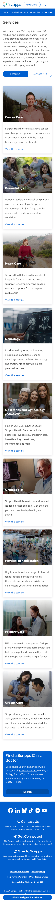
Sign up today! (45, 844)
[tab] (15, 74)
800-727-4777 (28, 770)
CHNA (40, 882)
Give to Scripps (30, 851)
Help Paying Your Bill (17, 877)
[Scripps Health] (12, 4)
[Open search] (44, 4)
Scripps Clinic (35, 12)
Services (48, 12)
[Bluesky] (24, 810)
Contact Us (30, 821)
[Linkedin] (17, 810)
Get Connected (29, 836)
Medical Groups (19, 12)
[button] (27, 897)
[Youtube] (44, 810)
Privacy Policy (38, 871)
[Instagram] (37, 810)
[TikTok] (31, 810)
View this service (14, 149)
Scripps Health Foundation (35, 859)
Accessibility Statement (23, 882)
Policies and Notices (19, 871)
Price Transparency (38, 877)
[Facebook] (10, 810)
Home (5, 12)
